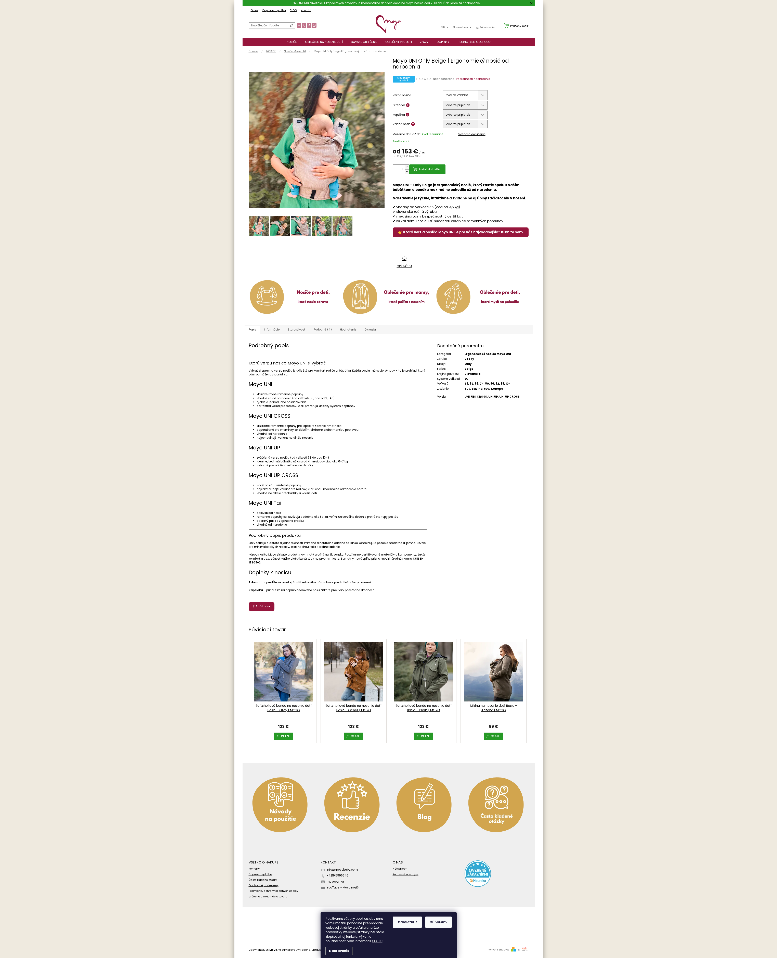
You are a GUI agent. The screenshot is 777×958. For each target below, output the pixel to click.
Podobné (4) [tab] (323, 329)
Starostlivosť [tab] (297, 329)
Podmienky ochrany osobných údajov (273, 891)
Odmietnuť (407, 922)
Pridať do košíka (430, 169)
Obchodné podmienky (264, 885)
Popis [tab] (252, 329)
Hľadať (291, 25)
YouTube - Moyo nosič (343, 887)
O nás (254, 10)
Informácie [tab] (272, 329)
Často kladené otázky (263, 880)
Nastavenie (339, 950)
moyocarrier (335, 882)
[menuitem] (292, 42)
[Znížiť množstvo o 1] (407, 171)
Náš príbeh (400, 868)
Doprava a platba (274, 10)
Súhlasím (438, 922)
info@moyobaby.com (342, 870)
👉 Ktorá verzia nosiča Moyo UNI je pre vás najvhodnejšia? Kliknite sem (460, 232)
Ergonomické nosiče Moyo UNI (488, 354)
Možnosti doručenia (471, 134)
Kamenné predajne (405, 874)
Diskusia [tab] (370, 329)
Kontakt (306, 10)
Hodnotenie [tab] (348, 329)
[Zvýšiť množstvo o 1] (407, 167)
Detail (285, 736)
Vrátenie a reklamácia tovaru (268, 896)
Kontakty (254, 868)
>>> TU (377, 941)
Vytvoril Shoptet (498, 949)
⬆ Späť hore (261, 606)
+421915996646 (337, 875)
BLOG (293, 10)
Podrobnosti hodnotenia (473, 79)
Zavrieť (419, 250)
